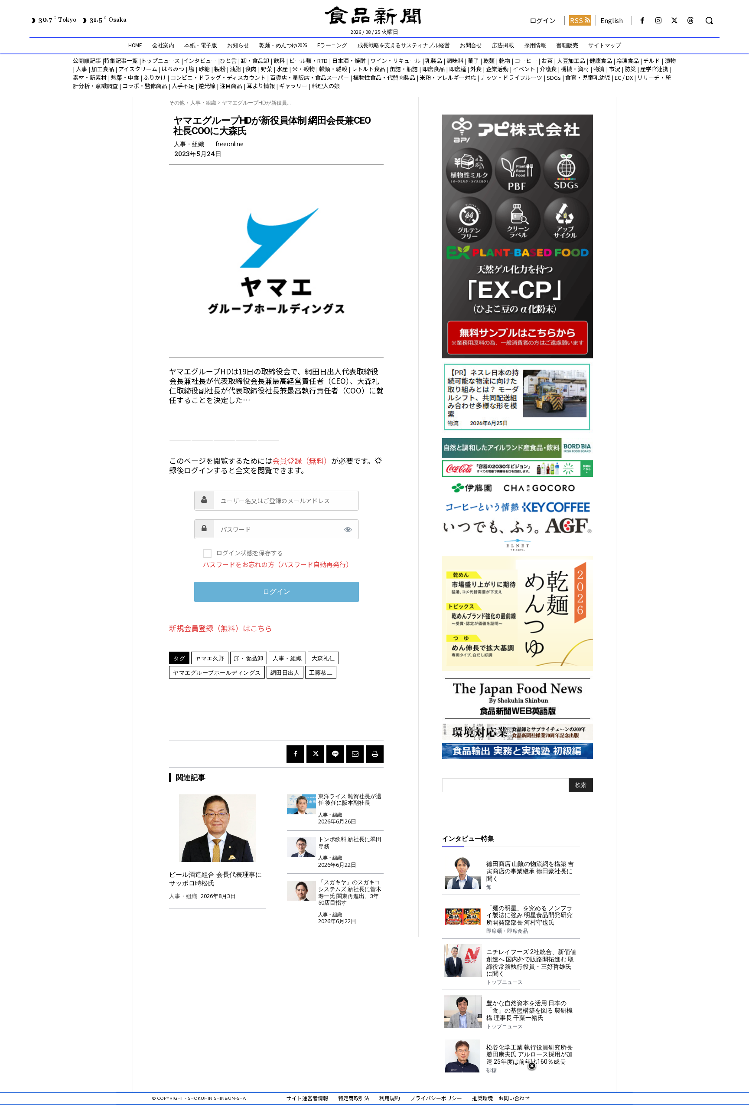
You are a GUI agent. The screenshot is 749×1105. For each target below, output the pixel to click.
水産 (282, 69)
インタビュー (200, 60)
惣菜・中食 (125, 77)
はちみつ (173, 69)
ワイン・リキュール (395, 60)
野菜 (266, 69)
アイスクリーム (137, 69)
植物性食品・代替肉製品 (384, 77)
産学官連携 (654, 69)
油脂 (235, 69)
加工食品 (102, 69)
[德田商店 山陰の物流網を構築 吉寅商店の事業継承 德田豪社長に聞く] (462, 872)
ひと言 (228, 60)
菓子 (473, 60)
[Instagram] (658, 20)
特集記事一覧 (121, 60)
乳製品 (433, 60)
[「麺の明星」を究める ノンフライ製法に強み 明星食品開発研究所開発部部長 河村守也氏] (462, 916)
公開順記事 (87, 60)
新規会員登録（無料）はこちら (220, 628)
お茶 (547, 60)
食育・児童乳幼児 (587, 77)
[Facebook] (642, 20)
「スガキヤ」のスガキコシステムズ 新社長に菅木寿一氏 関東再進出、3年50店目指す (349, 892)
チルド (651, 60)
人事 (81, 69)
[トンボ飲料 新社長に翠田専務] (301, 847)
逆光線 (207, 86)
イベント (524, 69)
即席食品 (433, 69)
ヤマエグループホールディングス (217, 672)
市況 (614, 69)
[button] (709, 20)
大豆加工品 (571, 60)
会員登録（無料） (301, 460)
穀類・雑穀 (333, 69)
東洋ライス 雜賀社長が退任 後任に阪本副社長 (349, 800)
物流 (599, 69)
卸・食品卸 (254, 60)
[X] (675, 20)
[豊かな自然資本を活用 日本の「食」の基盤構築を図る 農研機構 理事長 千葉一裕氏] (462, 1011)
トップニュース (160, 60)
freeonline (229, 144)
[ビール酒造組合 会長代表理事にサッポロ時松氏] (217, 828)
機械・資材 (575, 69)
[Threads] (691, 20)
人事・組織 (203, 102)
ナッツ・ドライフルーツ (511, 77)
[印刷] (375, 754)
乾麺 (489, 60)
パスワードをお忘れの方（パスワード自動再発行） (277, 564)
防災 (630, 69)
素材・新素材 (90, 77)
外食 (476, 69)
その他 (177, 102)
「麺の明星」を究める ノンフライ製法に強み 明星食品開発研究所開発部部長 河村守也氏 (529, 915)
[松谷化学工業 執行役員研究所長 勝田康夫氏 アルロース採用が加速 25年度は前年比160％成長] (462, 1055)
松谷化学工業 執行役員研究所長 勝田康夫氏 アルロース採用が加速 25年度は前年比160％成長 (529, 1055)
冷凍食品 (627, 60)
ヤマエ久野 (210, 658)
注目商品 (231, 86)
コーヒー (526, 60)
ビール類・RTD (308, 60)
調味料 (454, 60)
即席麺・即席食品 (507, 931)
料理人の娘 (326, 86)
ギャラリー (293, 86)
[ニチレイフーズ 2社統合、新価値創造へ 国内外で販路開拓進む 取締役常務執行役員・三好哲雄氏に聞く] (462, 960)
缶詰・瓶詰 (404, 69)
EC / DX (624, 77)
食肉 (251, 69)
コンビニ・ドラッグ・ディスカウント (218, 77)
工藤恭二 (320, 672)
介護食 (548, 69)
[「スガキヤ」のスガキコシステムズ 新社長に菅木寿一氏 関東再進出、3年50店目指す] (301, 890)
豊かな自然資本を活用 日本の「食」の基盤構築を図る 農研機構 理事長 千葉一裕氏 (529, 1010)
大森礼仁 (323, 658)
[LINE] (335, 754)
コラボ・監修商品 (144, 86)
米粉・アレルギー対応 (448, 77)
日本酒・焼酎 (349, 60)
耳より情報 (261, 86)
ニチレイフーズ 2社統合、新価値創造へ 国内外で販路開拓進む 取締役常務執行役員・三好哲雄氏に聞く (531, 962)
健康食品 (600, 60)
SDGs (554, 77)
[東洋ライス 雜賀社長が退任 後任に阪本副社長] (301, 804)
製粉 (219, 69)
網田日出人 (285, 672)
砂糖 (204, 69)
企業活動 (497, 69)
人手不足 (183, 86)
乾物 (504, 60)
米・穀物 (303, 69)
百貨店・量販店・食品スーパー (309, 77)
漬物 (670, 60)
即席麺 (457, 69)
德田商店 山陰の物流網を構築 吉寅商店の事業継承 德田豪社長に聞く (530, 871)
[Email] (355, 754)
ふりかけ (154, 77)
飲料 (279, 60)
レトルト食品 (368, 69)
